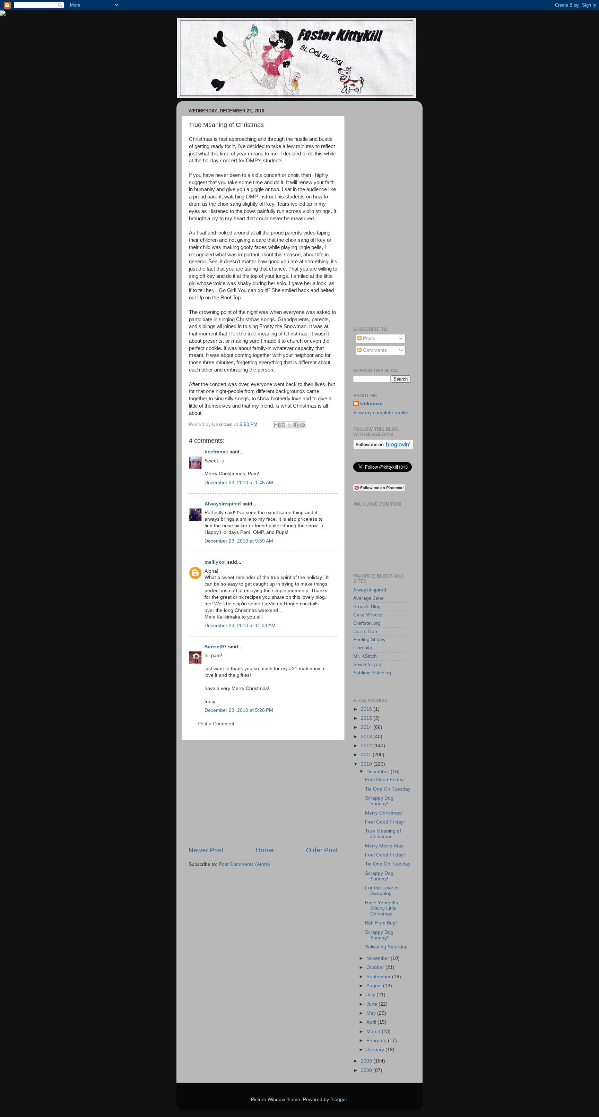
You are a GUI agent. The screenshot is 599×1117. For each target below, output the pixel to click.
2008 (367, 1070)
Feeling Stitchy (369, 639)
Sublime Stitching (372, 672)
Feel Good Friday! (385, 779)
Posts (368, 338)
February (377, 1040)
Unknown (371, 403)
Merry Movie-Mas (384, 846)
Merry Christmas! (384, 813)
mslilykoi (215, 562)
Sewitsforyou (367, 664)
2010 (367, 764)
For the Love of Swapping (382, 890)
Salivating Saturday (386, 946)
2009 (367, 1061)
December (378, 771)
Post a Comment (216, 723)
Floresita (362, 647)
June (372, 1004)
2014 (367, 727)
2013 (367, 736)
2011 (367, 754)
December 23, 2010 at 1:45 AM (239, 482)
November (378, 958)
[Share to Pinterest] (302, 424)
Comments (374, 350)
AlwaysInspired (223, 503)
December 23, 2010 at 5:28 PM (239, 710)
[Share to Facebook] (296, 424)
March (374, 1031)
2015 (367, 718)
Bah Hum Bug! (381, 923)
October (375, 967)
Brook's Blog (367, 606)
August (374, 985)
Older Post (322, 850)
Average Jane (368, 598)
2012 (367, 745)
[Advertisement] (263, 793)
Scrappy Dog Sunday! (379, 800)
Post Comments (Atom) (244, 864)
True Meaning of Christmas (383, 833)
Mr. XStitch (365, 656)
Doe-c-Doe (365, 631)
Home (265, 850)
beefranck (216, 451)
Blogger (338, 1099)
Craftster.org (367, 623)
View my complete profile (380, 412)
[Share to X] (289, 424)
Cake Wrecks (367, 614)
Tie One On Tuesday (387, 789)
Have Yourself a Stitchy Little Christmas (382, 908)
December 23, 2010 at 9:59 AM (239, 541)
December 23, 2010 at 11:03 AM (240, 625)
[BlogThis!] (282, 424)
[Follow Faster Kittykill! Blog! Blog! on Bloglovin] (383, 448)
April (371, 1022)
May (371, 1013)
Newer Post (206, 850)
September (379, 976)
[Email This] (276, 424)
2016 (367, 709)
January (375, 1049)
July (371, 994)
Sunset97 (216, 646)
